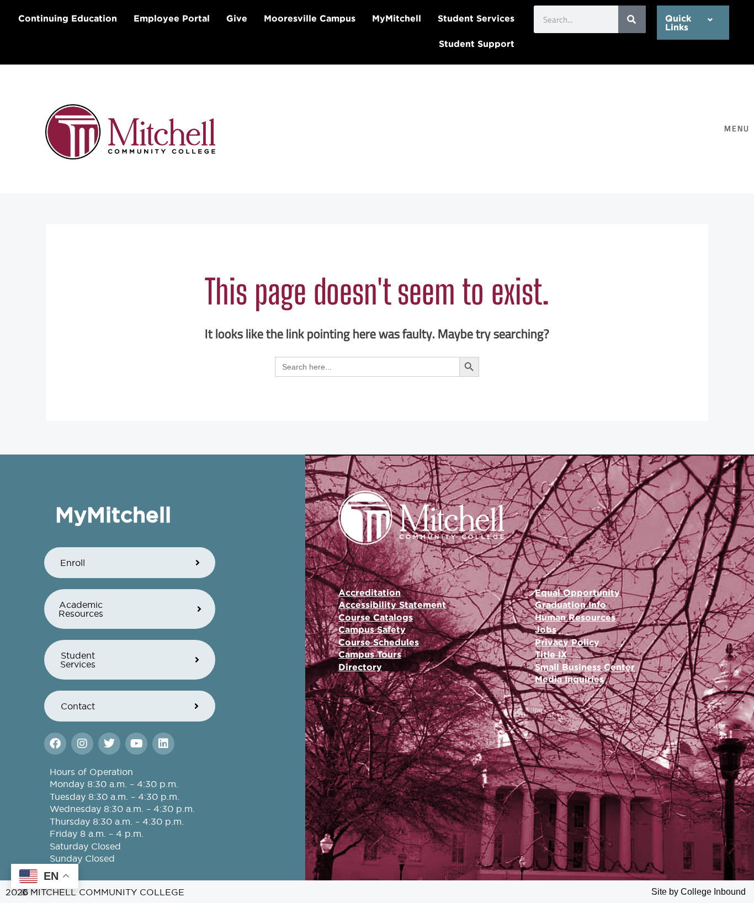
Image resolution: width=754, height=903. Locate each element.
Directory (360, 667)
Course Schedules (378, 642)
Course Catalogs (375, 617)
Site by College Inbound (698, 891)
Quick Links (678, 22)
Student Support (476, 44)
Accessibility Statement (392, 605)
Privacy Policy (567, 642)
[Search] (632, 19)
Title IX (551, 654)
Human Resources (575, 617)
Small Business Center (585, 667)
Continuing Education (67, 18)
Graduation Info (570, 605)
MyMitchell (396, 18)
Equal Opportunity (577, 592)
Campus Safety (372, 629)
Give (236, 18)
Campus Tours (369, 654)
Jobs (545, 629)
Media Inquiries (569, 679)
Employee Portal (172, 18)
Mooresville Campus (309, 18)
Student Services (476, 18)
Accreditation (369, 592)
